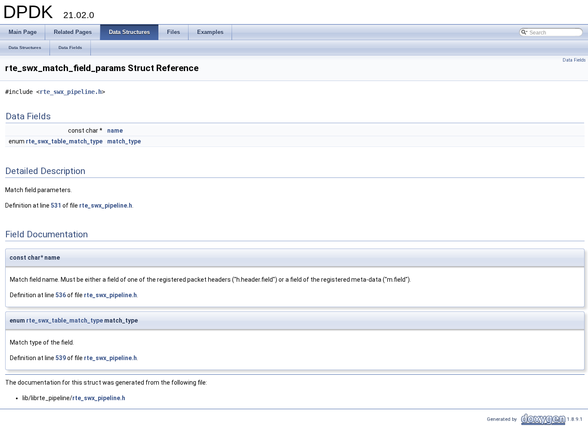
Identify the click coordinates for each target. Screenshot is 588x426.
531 (56, 205)
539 (61, 357)
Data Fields (574, 60)
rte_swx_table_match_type (64, 141)
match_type (124, 141)
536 (61, 295)
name (115, 130)
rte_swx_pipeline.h (71, 91)
